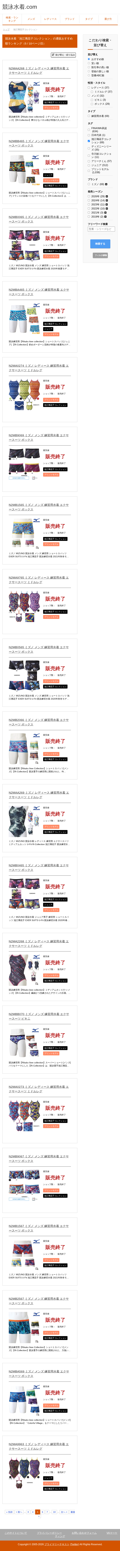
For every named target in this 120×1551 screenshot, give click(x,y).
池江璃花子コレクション (55, 102)
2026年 (98, 196)
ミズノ (97, 184)
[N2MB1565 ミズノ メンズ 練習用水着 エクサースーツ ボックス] (24, 547)
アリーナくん (101, 161)
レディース (50, 19)
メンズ (31, 19)
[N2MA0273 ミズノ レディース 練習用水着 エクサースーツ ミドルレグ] (24, 1128)
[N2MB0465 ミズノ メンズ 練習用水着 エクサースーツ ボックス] (24, 907)
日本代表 (98, 135)
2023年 (98, 204)
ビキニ (100, 99)
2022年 (98, 208)
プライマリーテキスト (56, 1544)
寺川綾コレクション (101, 155)
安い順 (95, 63)
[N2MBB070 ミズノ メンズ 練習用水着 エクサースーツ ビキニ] (24, 1056)
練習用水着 (100, 116)
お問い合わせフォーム (84, 1533)
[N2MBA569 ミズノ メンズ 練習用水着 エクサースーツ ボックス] (24, 1413)
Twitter (74, 1544)
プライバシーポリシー (49, 1533)
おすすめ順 (97, 59)
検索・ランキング (12, 19)
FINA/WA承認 (99, 130)
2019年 (97, 216)
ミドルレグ (103, 91)
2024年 (98, 200)
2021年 (97, 212)
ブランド (70, 19)
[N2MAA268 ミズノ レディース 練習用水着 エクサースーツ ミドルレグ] (24, 110)
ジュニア (48, 175)
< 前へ (19, 1512)
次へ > (64, 1512)
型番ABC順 (97, 75)
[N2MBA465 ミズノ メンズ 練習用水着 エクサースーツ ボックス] (24, 331)
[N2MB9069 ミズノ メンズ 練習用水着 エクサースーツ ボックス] (24, 477)
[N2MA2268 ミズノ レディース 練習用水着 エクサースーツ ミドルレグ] (24, 983)
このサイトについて (16, 1533)
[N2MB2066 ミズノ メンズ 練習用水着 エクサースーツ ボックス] (24, 762)
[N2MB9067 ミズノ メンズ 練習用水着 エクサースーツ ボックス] (24, 1198)
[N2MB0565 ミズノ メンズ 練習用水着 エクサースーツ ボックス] (24, 689)
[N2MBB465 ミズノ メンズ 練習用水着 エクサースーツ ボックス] (24, 183)
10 (54, 1512)
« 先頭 (9, 1512)
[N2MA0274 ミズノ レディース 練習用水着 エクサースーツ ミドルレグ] (24, 407)
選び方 (108, 19)
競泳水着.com (19, 7)
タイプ (89, 19)
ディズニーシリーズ (101, 148)
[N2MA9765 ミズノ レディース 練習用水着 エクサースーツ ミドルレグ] (24, 619)
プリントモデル (51, 108)
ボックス (102, 104)
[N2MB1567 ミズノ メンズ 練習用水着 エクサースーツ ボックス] (24, 1268)
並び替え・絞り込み (65, 55)
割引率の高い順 (100, 67)
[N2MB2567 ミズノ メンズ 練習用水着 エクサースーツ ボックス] (24, 1340)
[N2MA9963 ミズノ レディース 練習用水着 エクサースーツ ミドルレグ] (24, 1486)
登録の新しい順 (100, 71)
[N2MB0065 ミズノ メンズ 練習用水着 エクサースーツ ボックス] (24, 259)
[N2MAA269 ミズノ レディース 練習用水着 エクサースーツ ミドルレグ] (24, 834)
